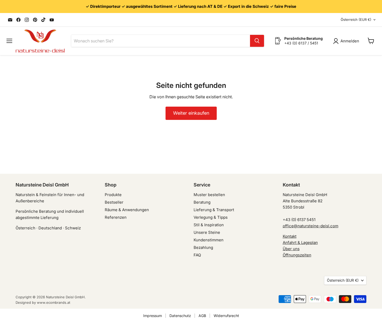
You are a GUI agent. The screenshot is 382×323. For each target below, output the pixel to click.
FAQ (197, 255)
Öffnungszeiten (297, 255)
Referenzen (116, 217)
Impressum (152, 315)
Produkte (113, 194)
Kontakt (290, 236)
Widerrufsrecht (226, 315)
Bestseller (114, 202)
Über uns (291, 248)
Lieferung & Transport (214, 209)
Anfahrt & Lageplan (300, 242)
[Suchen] (257, 41)
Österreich (356, 19)
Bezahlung (203, 247)
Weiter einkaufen (191, 113)
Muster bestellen (209, 194)
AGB (202, 315)
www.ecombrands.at (53, 302)
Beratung (202, 202)
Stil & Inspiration (209, 224)
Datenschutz (180, 315)
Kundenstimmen (208, 239)
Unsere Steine (207, 232)
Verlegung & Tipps (211, 217)
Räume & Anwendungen (127, 209)
